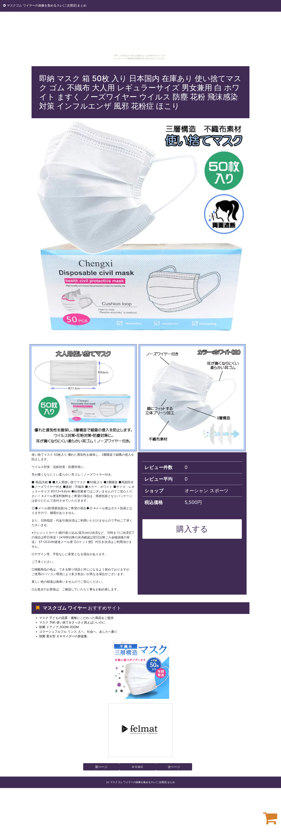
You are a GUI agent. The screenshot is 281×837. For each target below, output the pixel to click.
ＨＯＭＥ (138, 767)
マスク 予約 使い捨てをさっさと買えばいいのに (72, 622)
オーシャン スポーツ (207, 490)
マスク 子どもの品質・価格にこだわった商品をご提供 (76, 618)
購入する (192, 529)
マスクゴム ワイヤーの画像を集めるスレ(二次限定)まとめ (46, 5)
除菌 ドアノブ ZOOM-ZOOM (59, 627)
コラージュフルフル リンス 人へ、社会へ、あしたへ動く (78, 631)
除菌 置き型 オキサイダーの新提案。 (64, 636)
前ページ (101, 767)
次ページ (174, 767)
